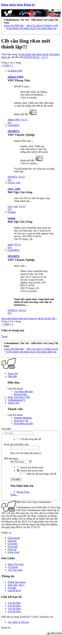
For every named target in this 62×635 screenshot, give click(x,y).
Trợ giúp (12, 587)
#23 (9, 209)
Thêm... (14, 494)
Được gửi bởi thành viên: (16, 444)
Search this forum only (31, 470)
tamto (11, 218)
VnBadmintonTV (16, 400)
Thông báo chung (16, 582)
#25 (9, 313)
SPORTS (14, 131)
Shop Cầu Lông (16, 564)
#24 (9, 247)
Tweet (4, 336)
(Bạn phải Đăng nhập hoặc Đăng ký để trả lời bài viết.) (28, 318)
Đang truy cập (21, 420)
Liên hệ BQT (14, 590)
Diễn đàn (12, 376)
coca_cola (14, 188)
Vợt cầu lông (14, 603)
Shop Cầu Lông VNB (19, 397)
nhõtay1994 (15, 77)
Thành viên (13, 402)
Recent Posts (20, 394)
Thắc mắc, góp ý (16, 585)
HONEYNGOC (31, 57)
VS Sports (13, 567)
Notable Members (23, 417)
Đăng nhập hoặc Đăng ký (18, 4)
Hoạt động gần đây (23, 423)
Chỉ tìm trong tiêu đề (30, 439)
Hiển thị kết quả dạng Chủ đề (41, 473)
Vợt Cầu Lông (15, 570)
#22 (9, 179)
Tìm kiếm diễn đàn (23, 391)
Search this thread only (31, 467)
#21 (9, 122)
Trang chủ (13, 373)
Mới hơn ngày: (11, 458)
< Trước (5, 65)
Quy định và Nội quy (18, 622)
